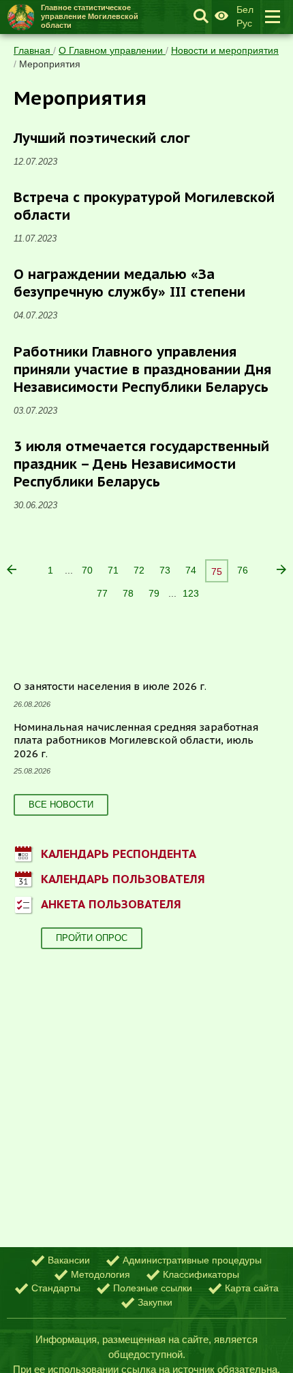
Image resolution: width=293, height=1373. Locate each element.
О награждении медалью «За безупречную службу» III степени (129, 283)
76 (242, 570)
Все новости (61, 804)
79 (154, 593)
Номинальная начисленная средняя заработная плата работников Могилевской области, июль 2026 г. (136, 740)
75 (216, 571)
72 (139, 570)
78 (128, 593)
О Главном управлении (112, 50)
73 (164, 570)
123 (191, 593)
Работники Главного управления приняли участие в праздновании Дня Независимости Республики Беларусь (142, 369)
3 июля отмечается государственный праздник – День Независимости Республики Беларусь (141, 464)
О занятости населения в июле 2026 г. (110, 686)
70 (87, 570)
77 (102, 593)
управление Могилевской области (89, 16)
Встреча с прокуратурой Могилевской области (144, 206)
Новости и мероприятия (225, 50)
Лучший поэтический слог (102, 138)
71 (113, 570)
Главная (33, 50)
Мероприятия (49, 64)
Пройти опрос (91, 938)
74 (190, 570)
